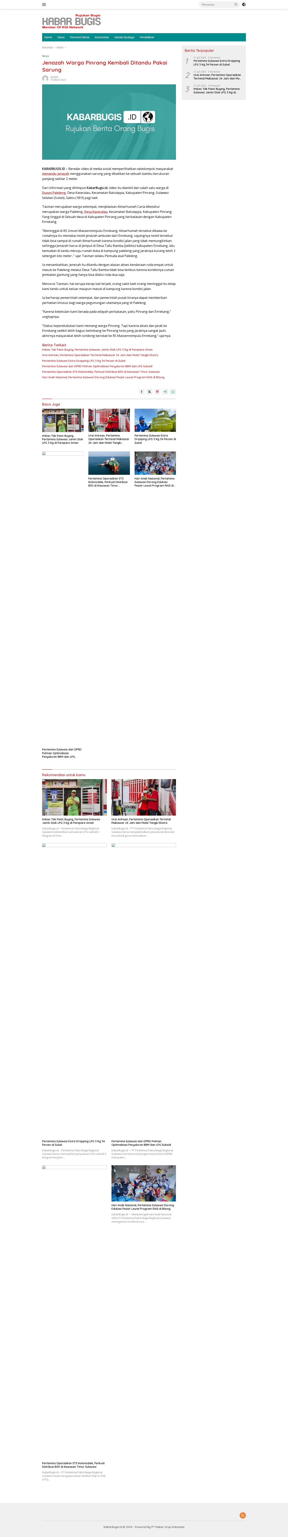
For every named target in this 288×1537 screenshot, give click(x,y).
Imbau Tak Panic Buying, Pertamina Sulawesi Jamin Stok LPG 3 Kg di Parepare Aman (97, 349)
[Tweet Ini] (149, 392)
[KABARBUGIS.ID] (71, 21)
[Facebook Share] (142, 392)
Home (48, 37)
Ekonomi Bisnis (80, 37)
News (61, 37)
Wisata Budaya (124, 37)
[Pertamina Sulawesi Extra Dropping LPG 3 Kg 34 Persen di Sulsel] (155, 420)
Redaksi (54, 77)
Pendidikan (147, 37)
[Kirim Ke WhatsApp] (173, 392)
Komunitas (102, 37)
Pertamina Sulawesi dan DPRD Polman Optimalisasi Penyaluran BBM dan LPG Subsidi (97, 366)
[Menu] (44, 4)
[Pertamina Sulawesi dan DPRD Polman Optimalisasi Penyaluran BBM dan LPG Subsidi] (63, 598)
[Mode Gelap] (244, 4)
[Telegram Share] (165, 392)
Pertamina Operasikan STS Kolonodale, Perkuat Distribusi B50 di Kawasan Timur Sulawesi (101, 372)
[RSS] (243, 1515)
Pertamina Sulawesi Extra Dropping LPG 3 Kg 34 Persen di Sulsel (84, 361)
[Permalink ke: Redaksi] (45, 78)
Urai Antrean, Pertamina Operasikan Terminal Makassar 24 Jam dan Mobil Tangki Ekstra (100, 355)
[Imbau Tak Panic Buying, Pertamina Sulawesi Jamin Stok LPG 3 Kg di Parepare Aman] (63, 420)
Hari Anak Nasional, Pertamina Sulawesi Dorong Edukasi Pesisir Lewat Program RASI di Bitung (103, 377)
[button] (236, 4)
